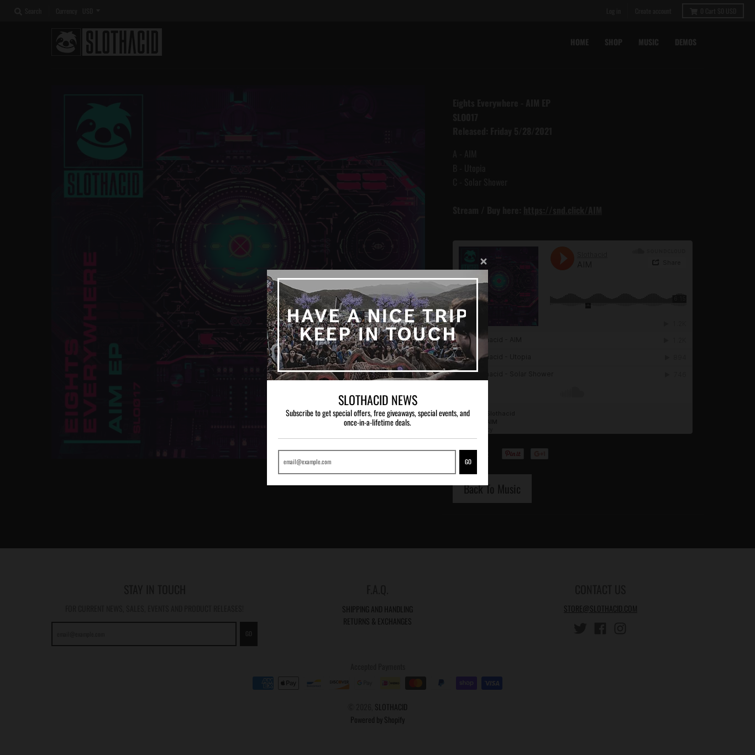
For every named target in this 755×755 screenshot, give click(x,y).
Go (468, 461)
